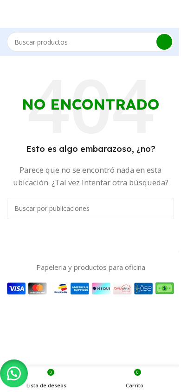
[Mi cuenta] (170, 14)
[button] (14, 373)
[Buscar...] (164, 42)
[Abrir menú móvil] (10, 14)
